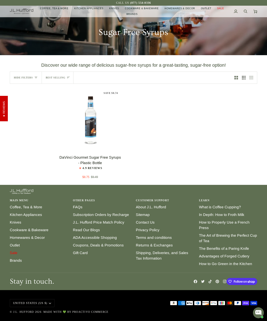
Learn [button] (204, 200)
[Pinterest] (217, 281)
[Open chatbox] (258, 312)
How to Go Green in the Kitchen (225, 264)
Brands (16, 260)
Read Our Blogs (86, 230)
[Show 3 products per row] (244, 78)
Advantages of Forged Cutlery (224, 256)
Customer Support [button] (152, 200)
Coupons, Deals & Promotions (98, 245)
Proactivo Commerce (90, 311)
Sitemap (143, 215)
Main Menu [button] (19, 200)
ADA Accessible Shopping (95, 238)
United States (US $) (30, 303)
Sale (13, 253)
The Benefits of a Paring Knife (224, 248)
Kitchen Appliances (26, 215)
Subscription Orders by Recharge (101, 215)
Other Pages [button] (84, 200)
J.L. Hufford (23, 311)
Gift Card (80, 253)
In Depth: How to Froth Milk (221, 215)
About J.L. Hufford (151, 207)
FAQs (77, 207)
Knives (15, 222)
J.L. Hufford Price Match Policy (98, 222)
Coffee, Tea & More (26, 207)
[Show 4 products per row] (252, 78)
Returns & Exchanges (154, 245)
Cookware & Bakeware (29, 230)
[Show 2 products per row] (236, 78)
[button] (54, 8)
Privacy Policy (147, 230)
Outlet (15, 245)
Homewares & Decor (27, 238)
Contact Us (145, 222)
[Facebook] (195, 281)
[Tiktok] (210, 281)
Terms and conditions (154, 238)
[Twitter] (203, 281)
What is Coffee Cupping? (220, 207)
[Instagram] (225, 281)
